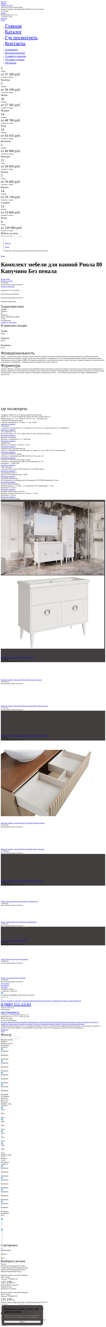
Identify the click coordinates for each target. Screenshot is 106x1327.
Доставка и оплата (14, 59)
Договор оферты (7, 1022)
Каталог (13, 31)
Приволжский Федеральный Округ (13, 1270)
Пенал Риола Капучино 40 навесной (14, 941)
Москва (3, 1264)
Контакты (15, 43)
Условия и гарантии (15, 56)
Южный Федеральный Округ (11, 1271)
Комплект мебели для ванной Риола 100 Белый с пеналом (21, 680)
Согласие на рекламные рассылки (72, 1024)
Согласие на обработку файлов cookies (46, 1024)
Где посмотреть (21, 37)
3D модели (10, 62)
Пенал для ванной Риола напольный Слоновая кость (19, 901)
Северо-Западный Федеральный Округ (14, 1268)
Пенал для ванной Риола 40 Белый (13, 978)
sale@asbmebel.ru (10, 1012)
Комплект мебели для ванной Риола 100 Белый (17, 657)
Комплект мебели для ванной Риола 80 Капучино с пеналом (22, 881)
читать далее (5, 279)
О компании (11, 49)
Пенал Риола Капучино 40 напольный (14, 959)
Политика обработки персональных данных (28, 1022)
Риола (7, 247)
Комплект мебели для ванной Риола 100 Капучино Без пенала (23, 823)
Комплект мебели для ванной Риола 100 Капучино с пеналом (22, 849)
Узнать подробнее (32, 1317)
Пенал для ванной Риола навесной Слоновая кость (19, 922)
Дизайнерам (56, 1001)
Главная (13, 26)
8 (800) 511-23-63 (16, 1004)
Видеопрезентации (15, 53)
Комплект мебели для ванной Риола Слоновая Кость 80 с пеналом (24, 736)
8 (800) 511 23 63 (7, 5)
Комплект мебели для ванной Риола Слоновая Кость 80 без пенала (24, 706)
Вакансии (77, 1001)
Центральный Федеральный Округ (13, 1266)
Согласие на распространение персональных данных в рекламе (67, 1022)
